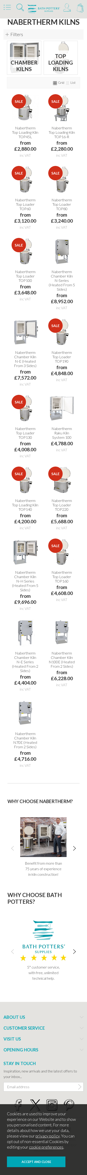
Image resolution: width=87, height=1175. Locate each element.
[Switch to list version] (68, 82)
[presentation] (12, 848)
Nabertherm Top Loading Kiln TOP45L (25, 132)
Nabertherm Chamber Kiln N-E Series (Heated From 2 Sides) (25, 662)
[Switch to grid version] (55, 82)
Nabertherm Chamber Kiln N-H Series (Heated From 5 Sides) (25, 581)
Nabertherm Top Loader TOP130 (25, 432)
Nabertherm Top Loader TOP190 (62, 356)
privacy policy (47, 1136)
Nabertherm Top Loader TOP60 (25, 204)
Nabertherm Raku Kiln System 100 (62, 432)
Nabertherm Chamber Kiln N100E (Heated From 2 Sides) (62, 659)
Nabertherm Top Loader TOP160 (62, 576)
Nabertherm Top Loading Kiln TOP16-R (62, 132)
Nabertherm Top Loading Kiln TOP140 (25, 504)
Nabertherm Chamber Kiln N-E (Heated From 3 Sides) (25, 359)
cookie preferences (46, 1147)
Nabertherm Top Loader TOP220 (62, 504)
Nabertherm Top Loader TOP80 (62, 204)
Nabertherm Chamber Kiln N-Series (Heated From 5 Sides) (62, 280)
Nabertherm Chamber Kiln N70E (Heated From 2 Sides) (25, 740)
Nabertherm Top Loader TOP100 (25, 276)
